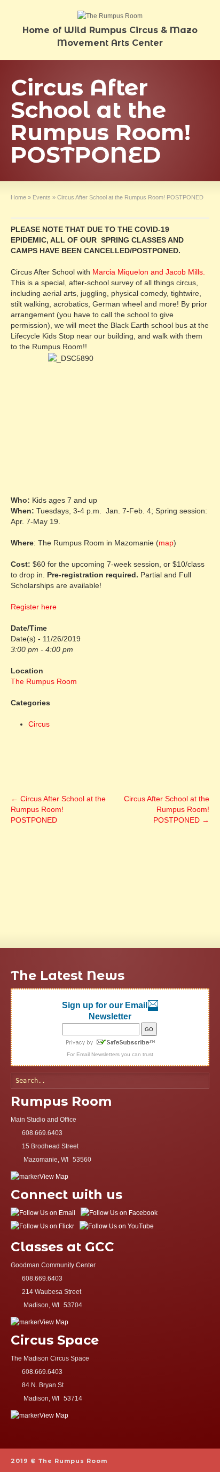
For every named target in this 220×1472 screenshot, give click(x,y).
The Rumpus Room (44, 681)
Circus (39, 724)
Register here (34, 606)
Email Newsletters (98, 1054)
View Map (54, 1176)
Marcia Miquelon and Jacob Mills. (148, 272)
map (166, 542)
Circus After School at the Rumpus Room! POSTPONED (58, 809)
